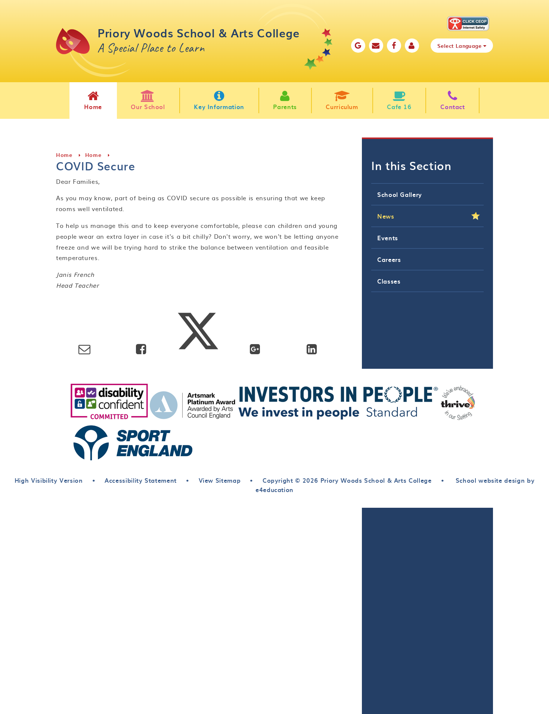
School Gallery (399, 194)
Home (64, 155)
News (385, 215)
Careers (389, 259)
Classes (388, 280)
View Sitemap (220, 480)
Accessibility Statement (141, 480)
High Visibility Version (49, 480)
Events (387, 237)
